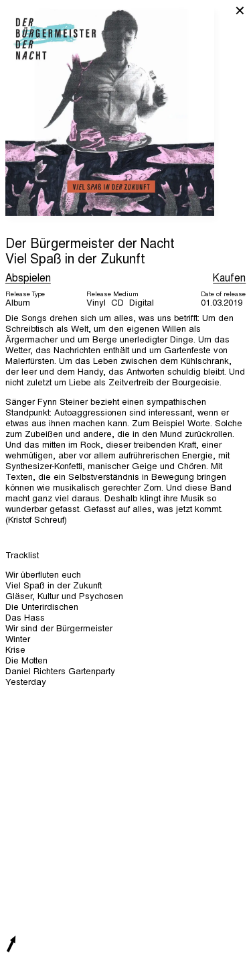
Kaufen (229, 278)
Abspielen (28, 278)
